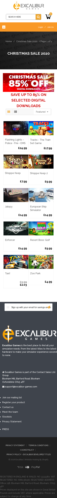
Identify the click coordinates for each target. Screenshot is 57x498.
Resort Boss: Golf (40, 240)
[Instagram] (42, 318)
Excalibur (19, 460)
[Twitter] (24, 318)
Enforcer (10, 240)
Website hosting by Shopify (36, 460)
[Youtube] (33, 318)
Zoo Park (35, 273)
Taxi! (7, 273)
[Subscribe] (49, 307)
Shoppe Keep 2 (39, 173)
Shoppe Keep (13, 173)
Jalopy (8, 206)
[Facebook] (15, 318)
